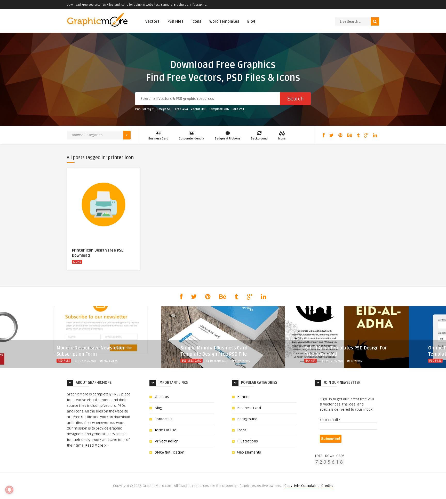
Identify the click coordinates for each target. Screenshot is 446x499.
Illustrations (247, 441)
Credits (327, 486)
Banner (310, 360)
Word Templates (224, 21)
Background (259, 138)
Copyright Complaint (301, 486)
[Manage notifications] (9, 490)
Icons (196, 21)
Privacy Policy (166, 441)
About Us (162, 397)
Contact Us (163, 419)
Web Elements (249, 452)
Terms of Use (165, 430)
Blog (251, 21)
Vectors (152, 21)
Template (219, 109)
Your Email (330, 420)
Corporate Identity (191, 138)
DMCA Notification (169, 452)
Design (164, 109)
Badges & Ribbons (227, 138)
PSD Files (176, 21)
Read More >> (97, 445)
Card (238, 109)
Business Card (158, 138)
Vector (198, 109)
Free (181, 109)
